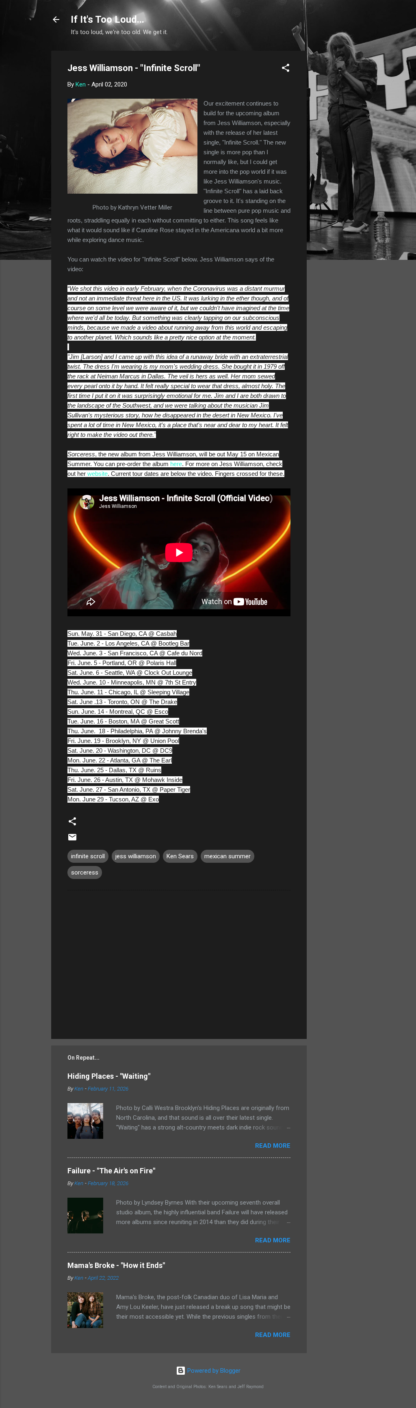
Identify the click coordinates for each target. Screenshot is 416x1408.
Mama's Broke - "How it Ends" (116, 1265)
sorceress (84, 872)
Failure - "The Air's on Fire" (111, 1170)
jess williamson (135, 856)
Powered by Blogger (213, 1370)
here (176, 463)
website (97, 473)
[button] (285, 69)
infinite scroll (88, 856)
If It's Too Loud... (107, 19)
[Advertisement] (339, 172)
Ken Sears (180, 856)
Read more (272, 1145)
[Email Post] (72, 840)
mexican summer (227, 856)
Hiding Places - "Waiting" (108, 1076)
